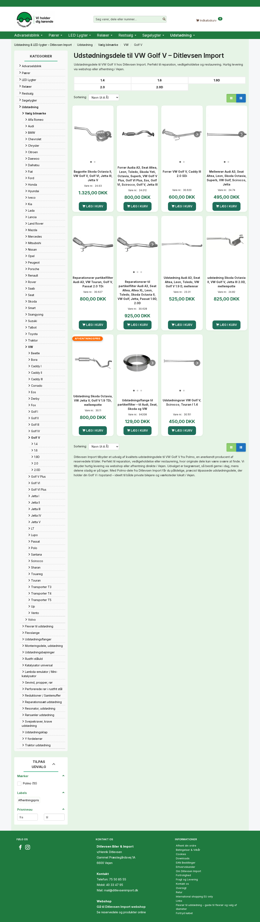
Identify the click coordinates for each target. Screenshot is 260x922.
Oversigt (181, 888)
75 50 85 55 (117, 879)
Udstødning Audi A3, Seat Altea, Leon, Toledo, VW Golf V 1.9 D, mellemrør (182, 282)
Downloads (183, 858)
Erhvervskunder (185, 866)
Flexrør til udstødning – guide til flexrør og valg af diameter (206, 907)
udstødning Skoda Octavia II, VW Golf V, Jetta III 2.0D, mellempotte (226, 282)
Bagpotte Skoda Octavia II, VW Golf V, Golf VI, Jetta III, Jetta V (92, 176)
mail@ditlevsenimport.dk (121, 890)
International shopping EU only (194, 896)
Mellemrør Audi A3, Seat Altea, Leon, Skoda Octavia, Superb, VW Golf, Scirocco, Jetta (226, 178)
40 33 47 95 (114, 885)
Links (179, 900)
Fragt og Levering (187, 879)
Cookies (181, 854)
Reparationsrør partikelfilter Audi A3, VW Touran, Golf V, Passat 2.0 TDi (93, 282)
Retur (179, 892)
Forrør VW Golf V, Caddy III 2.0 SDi (182, 174)
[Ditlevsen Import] (34, 18)
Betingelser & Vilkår (188, 849)
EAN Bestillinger (185, 862)
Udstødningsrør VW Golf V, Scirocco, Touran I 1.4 (182, 402)
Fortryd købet (184, 913)
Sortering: (80, 97)
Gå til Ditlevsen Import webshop (121, 907)
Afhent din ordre (186, 845)
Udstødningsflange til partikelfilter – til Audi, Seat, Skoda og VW (137, 404)
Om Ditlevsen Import (188, 871)
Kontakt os (182, 883)
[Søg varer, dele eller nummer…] (164, 19)
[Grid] (231, 98)
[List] (241, 98)
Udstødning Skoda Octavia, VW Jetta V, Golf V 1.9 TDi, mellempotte (93, 400)
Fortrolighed (183, 875)
